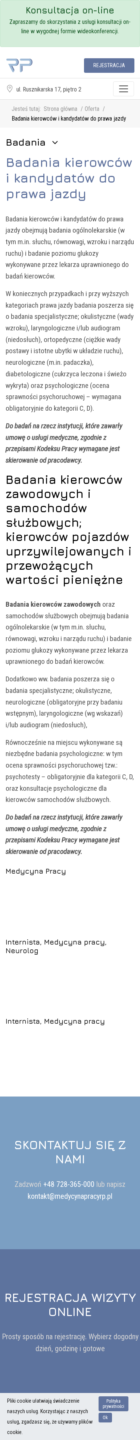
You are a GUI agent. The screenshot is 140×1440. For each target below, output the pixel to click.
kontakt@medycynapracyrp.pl (70, 1196)
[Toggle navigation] (123, 88)
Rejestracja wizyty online (70, 1304)
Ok (105, 1417)
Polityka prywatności (113, 1404)
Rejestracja (109, 65)
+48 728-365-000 (69, 1184)
